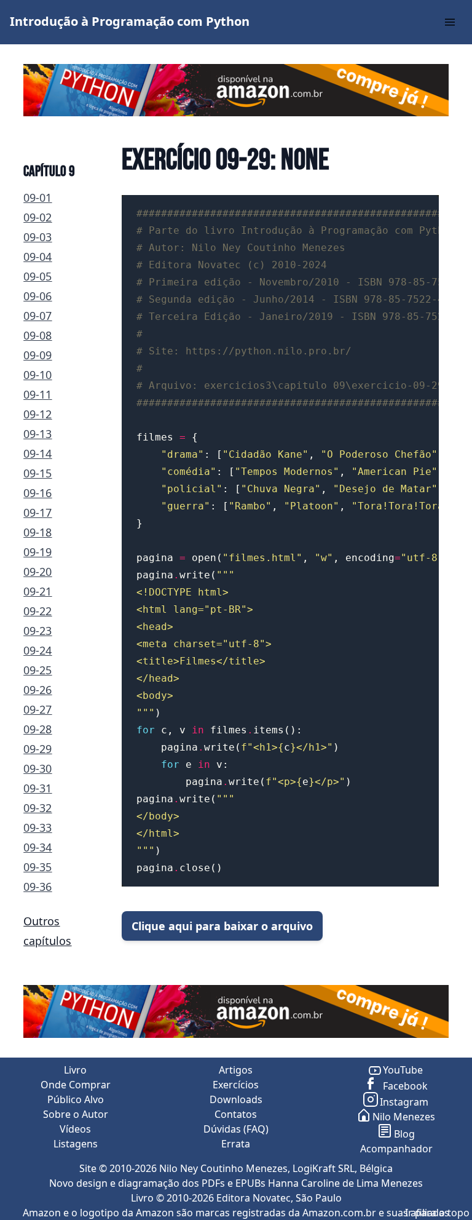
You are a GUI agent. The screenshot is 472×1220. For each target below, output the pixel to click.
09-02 (37, 217)
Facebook (404, 1086)
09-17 (37, 512)
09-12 (37, 414)
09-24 (37, 650)
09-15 (37, 473)
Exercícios (236, 1084)
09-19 (37, 551)
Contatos (235, 1114)
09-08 (37, 335)
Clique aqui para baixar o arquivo (222, 926)
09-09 (37, 355)
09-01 (37, 197)
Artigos (236, 1070)
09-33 (37, 827)
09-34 (37, 847)
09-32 (37, 807)
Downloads (236, 1099)
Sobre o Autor (75, 1114)
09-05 (37, 276)
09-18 (37, 532)
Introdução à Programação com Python (130, 21)
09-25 (37, 670)
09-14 (37, 453)
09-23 (37, 630)
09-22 (37, 611)
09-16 (37, 492)
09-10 (37, 374)
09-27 (37, 709)
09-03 (37, 236)
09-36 (37, 886)
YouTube (403, 1070)
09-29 (37, 748)
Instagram (404, 1102)
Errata (235, 1143)
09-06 (37, 296)
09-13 (37, 433)
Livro (75, 1070)
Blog (404, 1134)
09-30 (37, 768)
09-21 (37, 591)
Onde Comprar (76, 1084)
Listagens (75, 1143)
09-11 (37, 394)
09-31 (37, 788)
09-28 (37, 729)
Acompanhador (396, 1148)
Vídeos (75, 1129)
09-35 (37, 866)
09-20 (37, 571)
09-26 (37, 689)
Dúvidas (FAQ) (236, 1129)
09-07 (37, 315)
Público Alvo (75, 1099)
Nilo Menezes (403, 1116)
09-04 (37, 256)
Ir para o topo (437, 1212)
